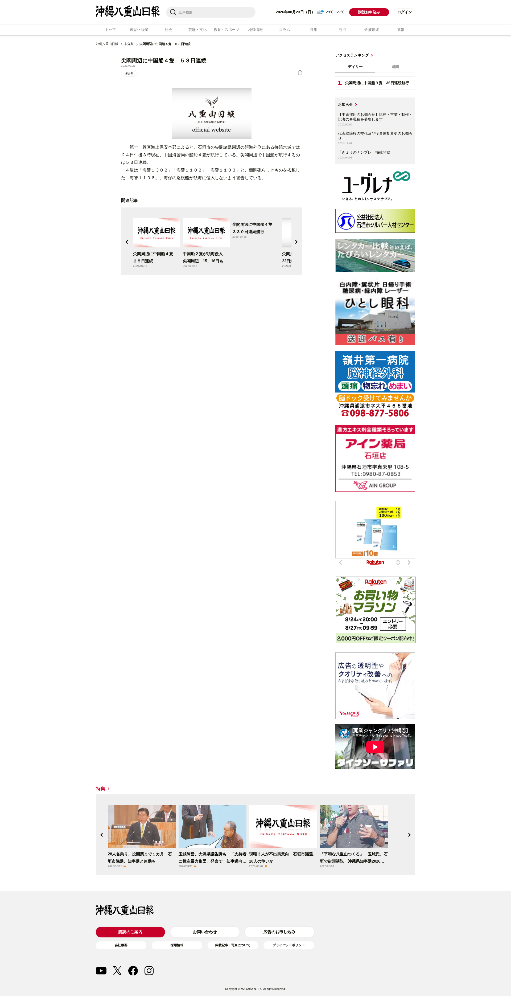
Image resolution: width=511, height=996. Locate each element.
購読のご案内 (130, 931)
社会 (168, 29)
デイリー (355, 66)
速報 (400, 29)
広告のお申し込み (279, 931)
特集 (313, 29)
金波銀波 (371, 29)
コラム (284, 29)
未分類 (129, 44)
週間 (395, 66)
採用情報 (177, 945)
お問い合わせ (205, 931)
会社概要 (121, 945)
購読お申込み (369, 12)
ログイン (404, 12)
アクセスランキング (352, 55)
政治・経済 (139, 29)
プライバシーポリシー (289, 945)
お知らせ (345, 104)
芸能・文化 (197, 29)
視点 (342, 29)
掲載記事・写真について (232, 945)
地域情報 (255, 29)
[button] (127, 242)
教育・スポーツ (226, 29)
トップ (110, 29)
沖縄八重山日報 (107, 44)
